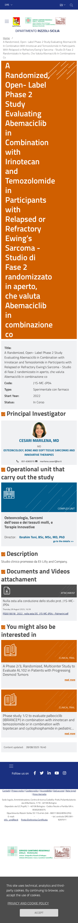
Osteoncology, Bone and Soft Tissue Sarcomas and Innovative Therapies (39, 452)
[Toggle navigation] (6, 21)
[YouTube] (55, 773)
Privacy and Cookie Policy (28, 903)
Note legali (71, 790)
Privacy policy (18, 790)
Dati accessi (58, 790)
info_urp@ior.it (11, 819)
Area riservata (39, 794)
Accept (39, 913)
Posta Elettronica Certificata (34, 819)
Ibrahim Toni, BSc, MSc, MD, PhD (42, 537)
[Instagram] (62, 773)
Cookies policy (32, 790)
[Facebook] (33, 773)
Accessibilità (46, 790)
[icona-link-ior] (39, 852)
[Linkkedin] (47, 773)
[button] (9, 4)
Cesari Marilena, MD (39, 440)
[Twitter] (40, 773)
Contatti (6, 790)
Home (6, 38)
